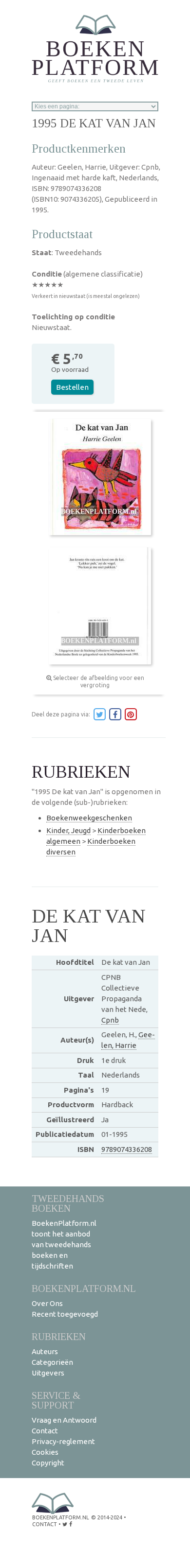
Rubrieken (59, 1336)
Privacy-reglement (63, 1441)
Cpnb (110, 1020)
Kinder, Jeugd (68, 830)
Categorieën (52, 1362)
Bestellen (72, 387)
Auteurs (45, 1351)
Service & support (56, 1400)
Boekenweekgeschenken (89, 818)
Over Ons (47, 1303)
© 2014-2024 (106, 1517)
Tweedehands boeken (68, 1203)
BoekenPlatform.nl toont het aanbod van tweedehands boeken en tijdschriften (64, 1244)
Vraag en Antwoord (64, 1420)
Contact (45, 1431)
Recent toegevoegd (65, 1314)
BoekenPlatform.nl (84, 1288)
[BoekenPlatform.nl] (95, 45)
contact (44, 1524)
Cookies (45, 1452)
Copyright (48, 1463)
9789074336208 (126, 1149)
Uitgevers (48, 1373)
